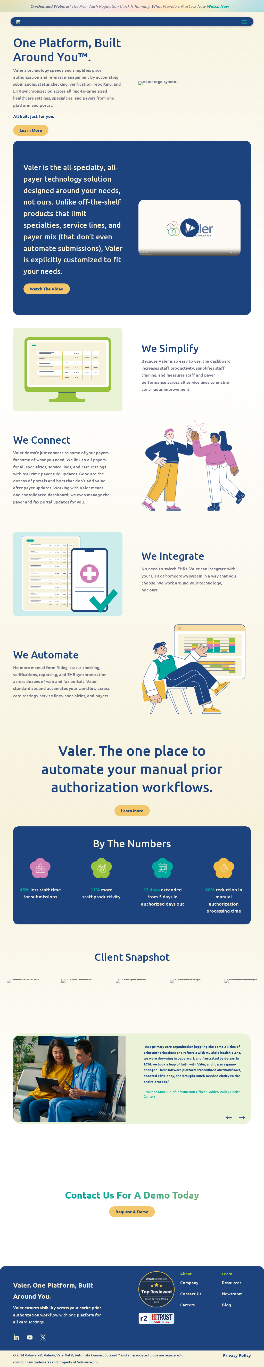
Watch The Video (46, 288)
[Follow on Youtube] (29, 1337)
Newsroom (232, 1293)
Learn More (31, 130)
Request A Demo (132, 1211)
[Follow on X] (43, 1337)
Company (189, 1282)
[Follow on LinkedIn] (16, 1337)
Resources (231, 1282)
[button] (229, 1118)
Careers (187, 1304)
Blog (226, 1304)
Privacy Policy (237, 1355)
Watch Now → (220, 6)
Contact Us (190, 1293)
